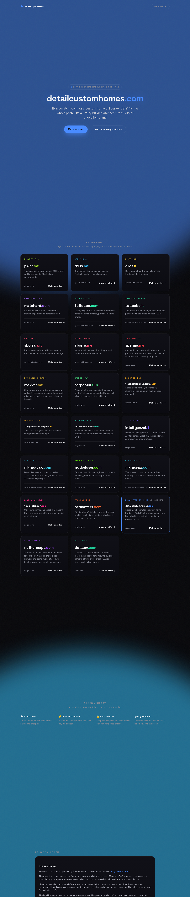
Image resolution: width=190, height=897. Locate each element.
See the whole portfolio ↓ (108, 129)
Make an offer (160, 6)
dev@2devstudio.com (120, 871)
